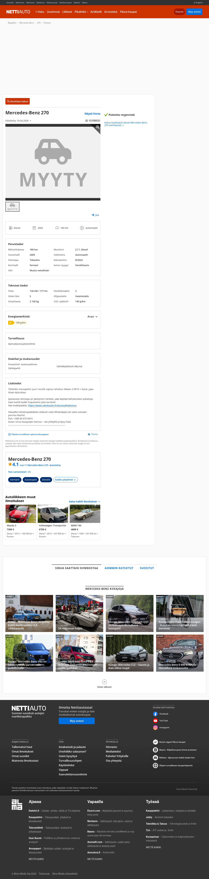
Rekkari (77, 2)
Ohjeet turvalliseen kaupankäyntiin (176, 765)
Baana (84, 2)
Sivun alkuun (104, 686)
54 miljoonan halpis (79, 613)
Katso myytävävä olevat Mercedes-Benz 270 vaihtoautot (125, 124)
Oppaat (63, 769)
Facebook (164, 713)
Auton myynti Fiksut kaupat (172, 742)
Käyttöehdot (66, 765)
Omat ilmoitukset (22, 751)
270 (38, 23)
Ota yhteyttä (113, 760)
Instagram (164, 727)
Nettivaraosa (52, 2)
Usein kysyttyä (68, 756)
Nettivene (30, 2)
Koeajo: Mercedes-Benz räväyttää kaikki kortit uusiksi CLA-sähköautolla (29, 613)
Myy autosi (194, 11)
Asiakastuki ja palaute (72, 747)
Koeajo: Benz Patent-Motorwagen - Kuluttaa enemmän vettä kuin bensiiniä (180, 613)
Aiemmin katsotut (119, 568)
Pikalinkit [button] (80, 12)
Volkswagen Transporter (53, 522)
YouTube (164, 720)
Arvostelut (110, 12)
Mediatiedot (113, 751)
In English (198, 2)
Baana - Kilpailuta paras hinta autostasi (177, 749)
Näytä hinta (92, 113)
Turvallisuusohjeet (70, 760)
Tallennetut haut (22, 747)
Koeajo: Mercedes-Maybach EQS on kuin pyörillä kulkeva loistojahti (129, 613)
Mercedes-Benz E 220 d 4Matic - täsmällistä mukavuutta (180, 653)
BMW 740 (85, 522)
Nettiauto (18, 11)
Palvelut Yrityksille (117, 756)
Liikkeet (67, 12)
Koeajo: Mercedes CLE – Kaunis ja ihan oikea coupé (129, 653)
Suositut (147, 568)
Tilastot (94, 434)
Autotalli (10, 2)
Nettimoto (20, 2)
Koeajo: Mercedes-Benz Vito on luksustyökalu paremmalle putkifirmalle (29, 653)
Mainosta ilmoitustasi (25, 760)
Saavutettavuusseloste (73, 774)
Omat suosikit (20, 756)
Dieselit (46, 479)
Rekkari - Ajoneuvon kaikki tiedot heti (177, 757)
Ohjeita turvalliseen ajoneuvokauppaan (30, 434)
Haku (41, 12)
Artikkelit (96, 12)
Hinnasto (111, 747)
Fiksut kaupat (128, 12)
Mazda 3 (21, 522)
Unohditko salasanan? (72, 751)
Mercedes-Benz (26, 23)
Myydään (12, 23)
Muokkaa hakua (19, 101)
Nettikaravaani (65, 2)
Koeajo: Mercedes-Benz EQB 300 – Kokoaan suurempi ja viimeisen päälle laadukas (79, 653)
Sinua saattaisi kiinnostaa (76, 568)
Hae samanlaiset (19, 472)
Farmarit (14, 479)
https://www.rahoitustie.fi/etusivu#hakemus (52, 405)
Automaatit (31, 479)
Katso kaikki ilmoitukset (83, 501)
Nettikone (40, 2)
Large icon (95, 129)
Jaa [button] (97, 215)
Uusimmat (53, 12)
